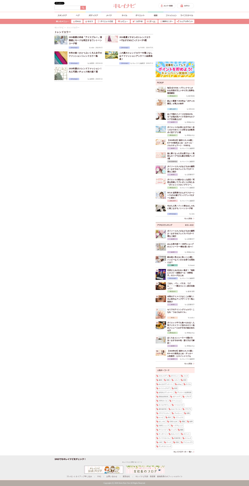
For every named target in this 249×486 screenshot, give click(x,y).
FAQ (99, 476)
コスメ (176, 380)
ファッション (176, 401)
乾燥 (177, 442)
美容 (184, 380)
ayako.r (192, 318)
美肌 (168, 380)
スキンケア (163, 376)
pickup (179, 384)
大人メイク (175, 434)
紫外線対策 (163, 409)
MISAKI (192, 109)
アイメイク (163, 430)
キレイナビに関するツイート (132, 462)
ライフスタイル (164, 438)
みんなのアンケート (166, 384)
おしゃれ (162, 421)
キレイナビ (59, 28)
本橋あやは (191, 122)
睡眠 (181, 430)
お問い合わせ (111, 476)
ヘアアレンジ (178, 426)
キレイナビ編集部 (138, 63)
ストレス (188, 438)
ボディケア (176, 397)
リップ (173, 430)
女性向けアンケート (166, 392)
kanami (192, 265)
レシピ (161, 417)
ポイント (186, 434)
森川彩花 (191, 96)
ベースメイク (179, 405)
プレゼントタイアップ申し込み (79, 476)
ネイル (188, 384)
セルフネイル (175, 409)
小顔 (160, 442)
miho (92, 48)
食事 (191, 421)
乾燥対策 (177, 438)
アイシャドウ (188, 442)
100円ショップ (164, 426)
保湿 (175, 388)
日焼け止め (173, 421)
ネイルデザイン (164, 405)
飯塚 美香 (191, 291)
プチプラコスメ (164, 413)
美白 (169, 417)
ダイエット (175, 376)
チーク (168, 442)
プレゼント (178, 413)
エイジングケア (164, 388)
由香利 (92, 63)
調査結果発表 (163, 397)
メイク (185, 376)
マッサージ (163, 434)
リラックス (179, 417)
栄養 (188, 413)
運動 (183, 421)
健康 (160, 380)
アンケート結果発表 (184, 392)
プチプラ (188, 409)
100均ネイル (163, 401)
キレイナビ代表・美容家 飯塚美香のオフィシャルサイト (159, 476)
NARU (142, 48)
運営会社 (126, 476)
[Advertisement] (175, 43)
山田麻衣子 (191, 174)
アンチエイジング (165, 446)
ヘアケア (188, 397)
